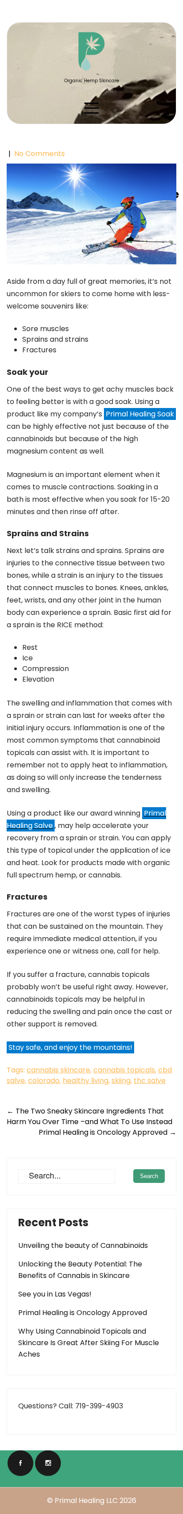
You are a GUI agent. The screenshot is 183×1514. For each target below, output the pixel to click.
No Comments (39, 154)
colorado (44, 1080)
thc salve (150, 1080)
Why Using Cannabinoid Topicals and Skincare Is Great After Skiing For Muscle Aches (88, 1342)
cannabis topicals (124, 1070)
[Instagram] (48, 1463)
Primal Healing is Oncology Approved (107, 1132)
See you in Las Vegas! (55, 1294)
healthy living (85, 1080)
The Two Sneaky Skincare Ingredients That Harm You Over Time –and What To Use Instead (89, 1116)
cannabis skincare (58, 1070)
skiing (121, 1080)
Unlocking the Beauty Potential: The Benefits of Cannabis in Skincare (80, 1270)
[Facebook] (20, 1463)
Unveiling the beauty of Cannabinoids (83, 1245)
